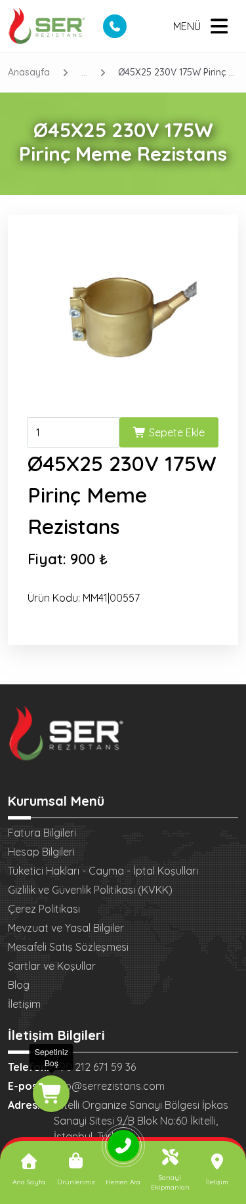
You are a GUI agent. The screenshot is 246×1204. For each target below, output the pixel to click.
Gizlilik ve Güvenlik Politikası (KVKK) (90, 889)
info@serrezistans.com (109, 1085)
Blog (19, 984)
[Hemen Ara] (123, 1150)
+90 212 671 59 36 (95, 1066)
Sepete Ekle (175, 432)
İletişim (24, 1003)
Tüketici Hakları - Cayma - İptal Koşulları (103, 870)
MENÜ (187, 26)
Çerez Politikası (44, 908)
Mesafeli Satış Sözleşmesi (68, 946)
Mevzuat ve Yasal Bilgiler (66, 927)
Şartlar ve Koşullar (52, 965)
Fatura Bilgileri (42, 832)
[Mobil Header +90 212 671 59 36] (115, 26)
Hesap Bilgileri (41, 851)
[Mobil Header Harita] (138, 26)
